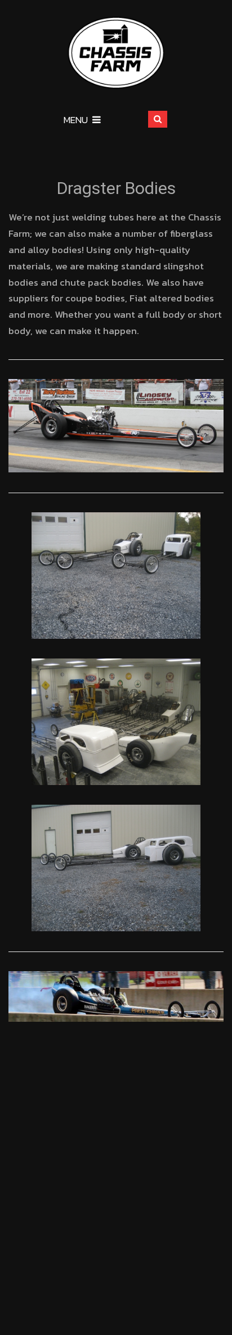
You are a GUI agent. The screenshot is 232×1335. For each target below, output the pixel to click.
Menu (76, 119)
